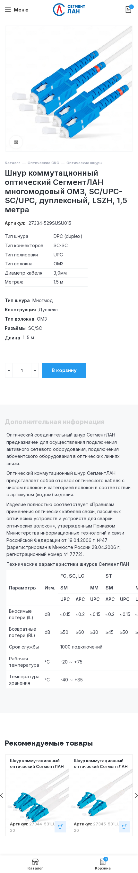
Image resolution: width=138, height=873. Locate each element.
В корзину (64, 370)
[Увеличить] (16, 142)
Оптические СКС (43, 163)
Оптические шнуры (84, 163)
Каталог (12, 163)
